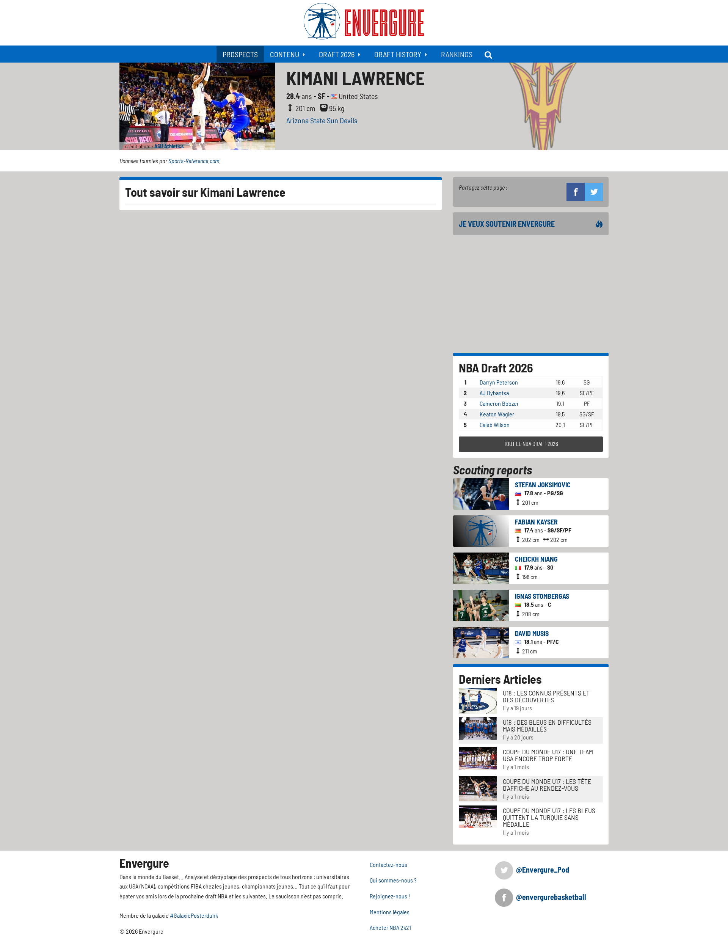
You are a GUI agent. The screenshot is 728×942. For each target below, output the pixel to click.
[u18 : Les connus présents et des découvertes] (478, 699)
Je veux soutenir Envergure (507, 223)
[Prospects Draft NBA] (489, 54)
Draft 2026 (337, 54)
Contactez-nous (388, 864)
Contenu (284, 54)
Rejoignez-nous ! (390, 896)
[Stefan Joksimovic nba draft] (481, 492)
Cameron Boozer (499, 403)
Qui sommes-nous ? (393, 880)
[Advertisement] (531, 294)
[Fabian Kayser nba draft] (481, 530)
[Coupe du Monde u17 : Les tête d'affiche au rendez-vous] (478, 787)
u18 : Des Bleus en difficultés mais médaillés (547, 725)
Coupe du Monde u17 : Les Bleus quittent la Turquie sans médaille (549, 817)
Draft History (397, 54)
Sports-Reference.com (193, 160)
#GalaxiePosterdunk (194, 915)
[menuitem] (240, 54)
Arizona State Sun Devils (322, 120)
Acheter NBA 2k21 (390, 927)
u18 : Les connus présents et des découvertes (546, 696)
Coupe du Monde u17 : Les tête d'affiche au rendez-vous (547, 784)
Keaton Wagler (497, 414)
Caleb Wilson (495, 424)
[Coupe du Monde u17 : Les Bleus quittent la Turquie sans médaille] (478, 816)
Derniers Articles (500, 679)
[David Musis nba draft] (481, 641)
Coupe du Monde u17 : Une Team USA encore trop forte (548, 755)
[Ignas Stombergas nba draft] (481, 604)
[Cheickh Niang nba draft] (481, 567)
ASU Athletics (169, 146)
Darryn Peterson (499, 382)
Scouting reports (492, 469)
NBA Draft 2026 (496, 367)
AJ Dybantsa (494, 392)
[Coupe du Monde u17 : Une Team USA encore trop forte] (478, 757)
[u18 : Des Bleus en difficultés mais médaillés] (478, 727)
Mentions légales (390, 911)
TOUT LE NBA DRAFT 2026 (531, 444)
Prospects (240, 54)
